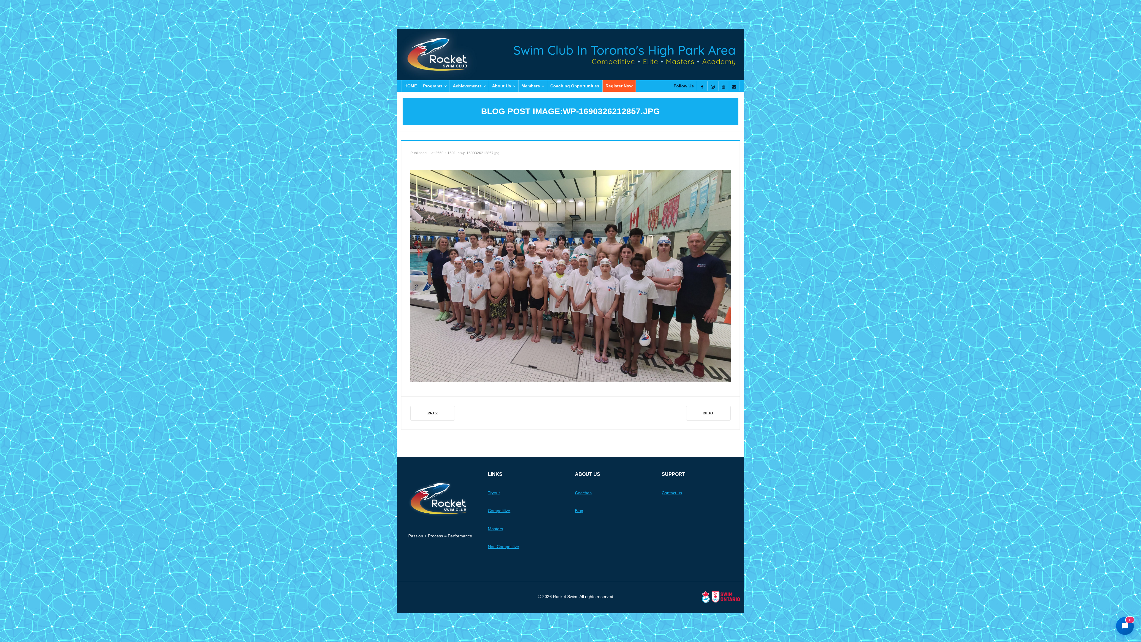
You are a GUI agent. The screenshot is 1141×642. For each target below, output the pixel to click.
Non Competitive (503, 546)
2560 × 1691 (445, 153)
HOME (410, 86)
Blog (579, 510)
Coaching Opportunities (574, 86)
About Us (501, 86)
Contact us (672, 492)
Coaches (583, 492)
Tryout (494, 492)
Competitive (499, 510)
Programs (432, 86)
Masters (495, 528)
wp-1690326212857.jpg (480, 153)
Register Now (619, 86)
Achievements (467, 86)
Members (530, 86)
